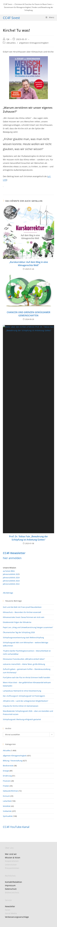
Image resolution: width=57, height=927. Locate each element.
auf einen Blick (9, 571)
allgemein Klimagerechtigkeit (33, 42)
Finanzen (6, 781)
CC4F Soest (11, 17)
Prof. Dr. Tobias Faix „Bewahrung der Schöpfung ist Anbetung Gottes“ (28, 538)
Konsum (6, 796)
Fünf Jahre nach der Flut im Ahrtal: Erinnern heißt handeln (26, 677)
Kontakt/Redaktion (13, 882)
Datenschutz (11, 889)
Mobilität (6, 806)
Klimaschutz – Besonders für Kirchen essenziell (22, 612)
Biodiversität (8, 765)
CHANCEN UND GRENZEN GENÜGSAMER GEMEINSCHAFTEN (28, 314)
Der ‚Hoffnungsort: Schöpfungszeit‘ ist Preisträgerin (24, 696)
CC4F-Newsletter (14, 553)
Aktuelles (11, 42)
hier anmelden (12, 558)
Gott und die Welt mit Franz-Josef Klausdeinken (22, 607)
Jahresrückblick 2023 (11, 580)
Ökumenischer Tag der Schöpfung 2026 (19, 632)
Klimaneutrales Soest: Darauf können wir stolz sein (23, 617)
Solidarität (7, 811)
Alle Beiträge (8, 593)
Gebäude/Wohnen (10, 791)
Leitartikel (7, 801)
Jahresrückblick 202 (11, 574)
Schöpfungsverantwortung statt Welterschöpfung (23, 637)
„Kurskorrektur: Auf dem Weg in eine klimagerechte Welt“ (28, 264)
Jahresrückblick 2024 (11, 577)
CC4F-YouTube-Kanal (16, 827)
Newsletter (10, 906)
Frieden (6, 786)
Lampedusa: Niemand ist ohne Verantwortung (22, 691)
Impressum (10, 885)
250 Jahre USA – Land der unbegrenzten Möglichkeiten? (25, 701)
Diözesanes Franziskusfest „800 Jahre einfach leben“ (24, 659)
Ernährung (7, 775)
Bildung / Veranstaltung (12, 760)
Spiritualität (7, 816)
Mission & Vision (12, 857)
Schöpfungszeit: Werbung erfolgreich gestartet (22, 719)
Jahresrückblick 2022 (11, 584)
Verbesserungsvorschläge (17, 917)
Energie (6, 770)
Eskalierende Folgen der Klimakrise (17, 622)
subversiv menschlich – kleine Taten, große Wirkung (24, 664)
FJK (8, 39)
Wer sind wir (11, 854)
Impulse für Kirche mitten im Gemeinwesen (20, 706)
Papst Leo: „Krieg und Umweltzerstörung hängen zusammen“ (28, 627)
